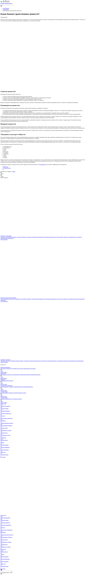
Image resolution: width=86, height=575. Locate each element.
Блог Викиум (6, 8)
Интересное (6, 9)
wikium (13, 171)
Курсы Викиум (42, 164)
